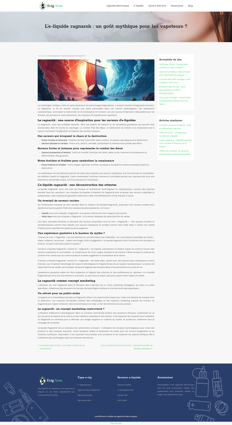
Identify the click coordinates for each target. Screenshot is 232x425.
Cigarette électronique (117, 6)
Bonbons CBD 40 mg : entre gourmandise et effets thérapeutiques (172, 90)
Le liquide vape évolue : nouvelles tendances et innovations (62, 347)
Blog (190, 6)
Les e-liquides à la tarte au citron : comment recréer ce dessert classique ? (126, 347)
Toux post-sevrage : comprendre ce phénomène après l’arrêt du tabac (174, 100)
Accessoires (177, 6)
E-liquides (139, 6)
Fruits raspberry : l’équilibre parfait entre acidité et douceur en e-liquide (175, 143)
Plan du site (116, 423)
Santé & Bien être (157, 6)
